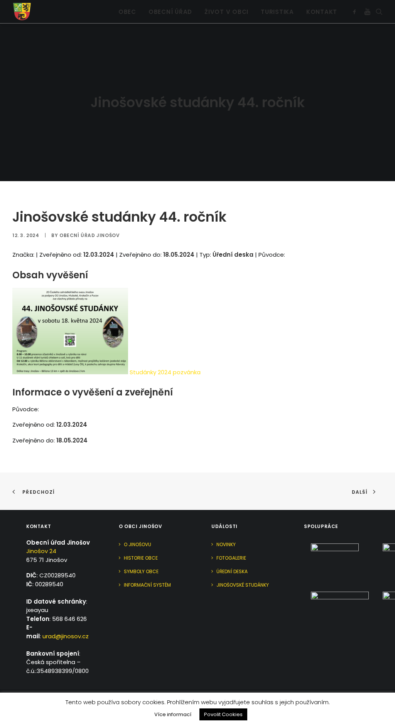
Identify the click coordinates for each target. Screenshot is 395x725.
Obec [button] (127, 12)
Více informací (172, 714)
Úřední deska (232, 571)
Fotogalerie (231, 558)
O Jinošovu (137, 544)
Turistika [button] (277, 12)
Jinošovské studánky (242, 585)
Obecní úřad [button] (170, 12)
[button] (356, 11)
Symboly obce (141, 571)
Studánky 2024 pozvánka (165, 372)
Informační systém (147, 585)
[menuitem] (127, 11)
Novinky (226, 544)
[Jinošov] (22, 11)
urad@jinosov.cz (65, 636)
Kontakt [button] (321, 12)
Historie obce (141, 558)
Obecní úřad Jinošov (89, 235)
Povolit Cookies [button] (223, 714)
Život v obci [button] (226, 12)
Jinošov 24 (41, 551)
